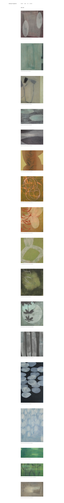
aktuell (22, 3)
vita (27, 3)
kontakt (31, 3)
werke (25, 3)
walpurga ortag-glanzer (13, 3)
